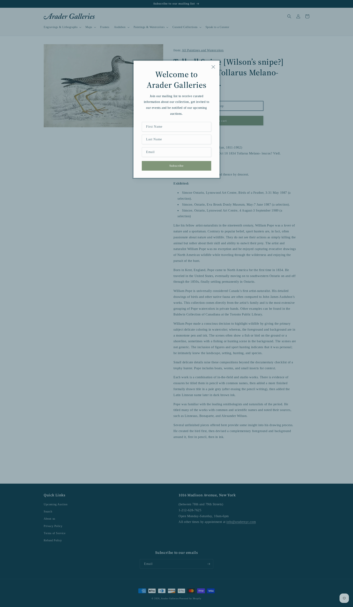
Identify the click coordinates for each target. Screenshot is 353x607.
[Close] (213, 67)
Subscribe (176, 165)
